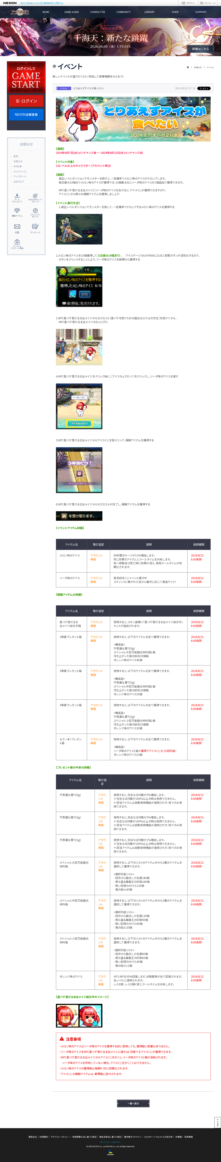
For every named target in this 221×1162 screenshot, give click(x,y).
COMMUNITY (123, 12)
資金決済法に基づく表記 (110, 1136)
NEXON (9, 3)
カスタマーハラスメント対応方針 (158, 1136)
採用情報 (188, 1136)
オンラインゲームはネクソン (110, 1142)
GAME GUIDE (71, 12)
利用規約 (44, 1136)
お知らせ (198, 67)
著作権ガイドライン (132, 1136)
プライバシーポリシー (60, 1136)
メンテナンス (19, 171)
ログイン (188, 3)
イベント (17, 166)
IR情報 (179, 1136)
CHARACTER (97, 12)
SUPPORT (201, 12)
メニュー (207, 3)
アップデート (19, 176)
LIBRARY (149, 12)
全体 (15, 156)
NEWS (45, 12)
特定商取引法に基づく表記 (84, 1136)
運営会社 (32, 1136)
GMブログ (18, 181)
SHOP (175, 12)
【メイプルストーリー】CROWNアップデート (41, 3)
